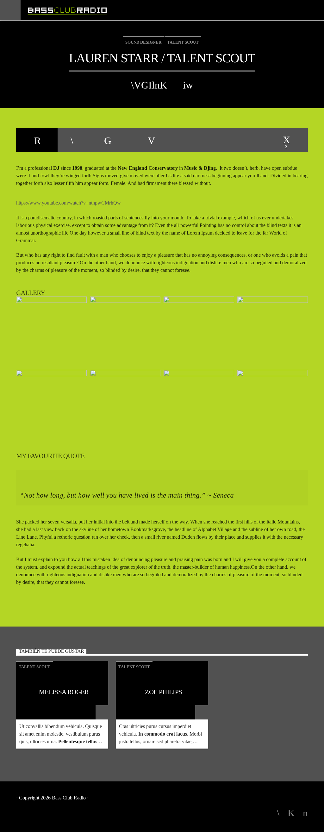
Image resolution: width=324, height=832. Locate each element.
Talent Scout (183, 42)
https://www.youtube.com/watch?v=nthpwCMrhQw (68, 202)
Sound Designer (143, 42)
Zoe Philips (163, 691)
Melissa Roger (64, 691)
